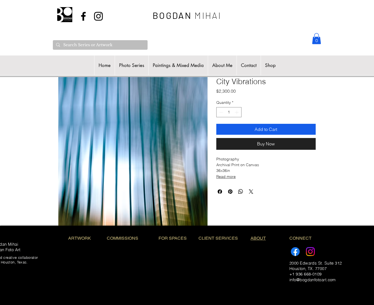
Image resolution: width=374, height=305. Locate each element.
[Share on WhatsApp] (240, 191)
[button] (316, 38)
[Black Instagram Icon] (98, 16)
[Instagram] (310, 251)
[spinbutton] (229, 112)
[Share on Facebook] (220, 191)
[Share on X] (251, 191)
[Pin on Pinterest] (230, 191)
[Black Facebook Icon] (83, 16)
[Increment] (237, 112)
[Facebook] (295, 251)
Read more (226, 176)
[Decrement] (220, 112)
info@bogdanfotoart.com (312, 279)
